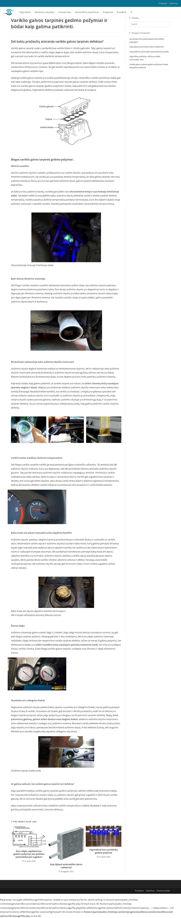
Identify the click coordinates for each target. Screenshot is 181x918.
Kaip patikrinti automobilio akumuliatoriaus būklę (149, 51)
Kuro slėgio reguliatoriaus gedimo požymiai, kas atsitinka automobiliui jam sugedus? (28, 854)
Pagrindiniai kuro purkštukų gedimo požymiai (103, 851)
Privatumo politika (163, 891)
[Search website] (131, 12)
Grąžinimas (173, 3)
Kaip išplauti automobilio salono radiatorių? (66, 866)
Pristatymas (162, 3)
